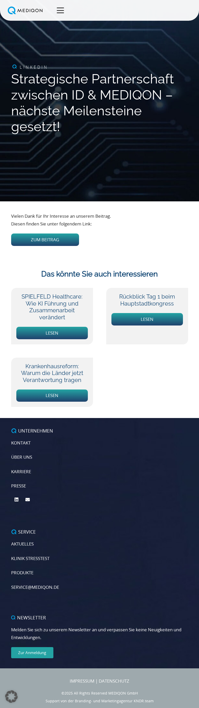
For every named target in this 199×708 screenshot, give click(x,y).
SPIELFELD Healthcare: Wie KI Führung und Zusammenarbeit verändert (52, 307)
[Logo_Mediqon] (25, 10)
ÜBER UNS (21, 457)
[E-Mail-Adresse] (27, 499)
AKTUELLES (22, 544)
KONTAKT (21, 443)
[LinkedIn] (16, 499)
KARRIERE (21, 472)
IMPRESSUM (82, 681)
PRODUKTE (22, 573)
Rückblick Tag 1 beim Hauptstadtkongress (147, 300)
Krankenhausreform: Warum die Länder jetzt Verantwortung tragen (52, 373)
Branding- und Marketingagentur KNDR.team (114, 700)
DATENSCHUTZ (114, 681)
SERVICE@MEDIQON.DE (35, 587)
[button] (60, 10)
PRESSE (18, 486)
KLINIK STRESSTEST (30, 558)
